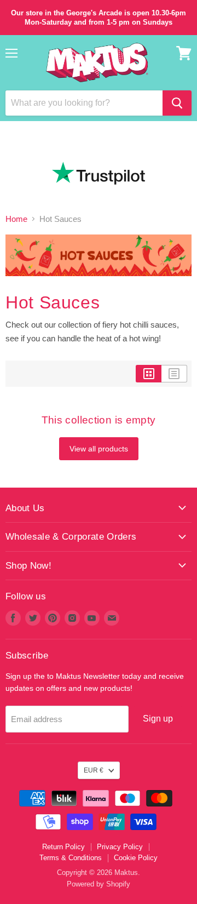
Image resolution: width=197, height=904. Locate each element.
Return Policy (63, 847)
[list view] (174, 373)
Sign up (158, 718)
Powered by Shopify (98, 884)
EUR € (93, 770)
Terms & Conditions (70, 858)
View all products (98, 448)
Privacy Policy (120, 847)
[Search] (177, 103)
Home (16, 219)
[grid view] (148, 373)
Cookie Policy (136, 858)
